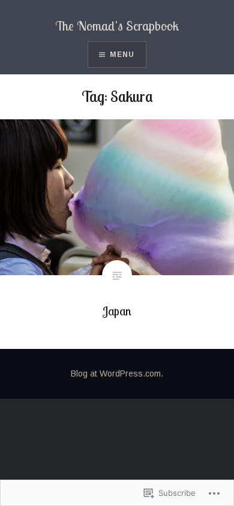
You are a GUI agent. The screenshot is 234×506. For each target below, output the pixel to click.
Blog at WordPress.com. (117, 373)
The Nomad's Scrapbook (117, 25)
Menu (122, 54)
